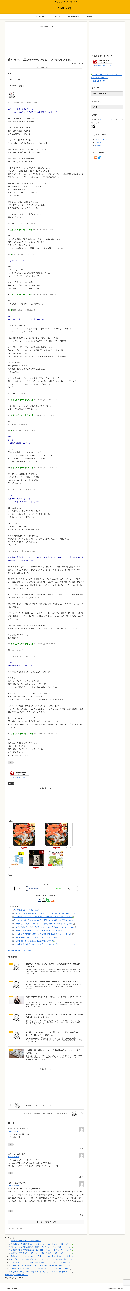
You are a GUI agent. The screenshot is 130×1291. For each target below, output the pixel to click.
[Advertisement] (46, 41)
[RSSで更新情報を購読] (53, 900)
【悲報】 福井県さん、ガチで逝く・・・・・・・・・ (34, 937)
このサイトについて (102, 139)
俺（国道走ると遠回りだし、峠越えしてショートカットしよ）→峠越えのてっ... (41, 1244)
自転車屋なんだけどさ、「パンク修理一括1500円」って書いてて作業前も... (43, 917)
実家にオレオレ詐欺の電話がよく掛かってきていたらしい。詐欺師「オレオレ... (41, 1247)
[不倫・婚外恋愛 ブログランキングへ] (19, 773)
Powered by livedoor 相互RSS (19, 950)
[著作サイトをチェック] (39, 900)
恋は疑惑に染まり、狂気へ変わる (26, 910)
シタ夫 (12, 783)
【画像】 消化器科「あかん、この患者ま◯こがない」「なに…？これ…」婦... (44, 944)
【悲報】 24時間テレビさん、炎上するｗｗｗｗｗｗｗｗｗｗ (37, 931)
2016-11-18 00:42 (13, 1131)
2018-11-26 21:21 (13, 1185)
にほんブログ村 (99, 81)
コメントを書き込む (46, 1222)
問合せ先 (98, 142)
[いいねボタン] (10, 762)
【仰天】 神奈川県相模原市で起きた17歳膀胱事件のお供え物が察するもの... (43, 934)
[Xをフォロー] (44, 900)
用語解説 (98, 145)
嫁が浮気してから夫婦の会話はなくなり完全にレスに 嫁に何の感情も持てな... (44, 913)
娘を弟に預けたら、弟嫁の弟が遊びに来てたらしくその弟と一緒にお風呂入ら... (44, 927)
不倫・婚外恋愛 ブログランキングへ (19, 777)
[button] (72, 888)
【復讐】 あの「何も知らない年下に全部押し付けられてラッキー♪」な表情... (43, 924)
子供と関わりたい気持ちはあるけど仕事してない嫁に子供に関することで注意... (41, 1256)
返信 (81, 1148)
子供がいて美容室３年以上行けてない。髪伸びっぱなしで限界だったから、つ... (41, 1253)
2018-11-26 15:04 (13, 1157)
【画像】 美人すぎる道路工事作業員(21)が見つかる (33, 941)
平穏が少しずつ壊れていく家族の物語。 (26, 1241)
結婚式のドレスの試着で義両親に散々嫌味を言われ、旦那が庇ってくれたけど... (41, 1250)
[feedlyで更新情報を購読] (48, 900)
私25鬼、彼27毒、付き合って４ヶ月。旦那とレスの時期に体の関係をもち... (43, 920)
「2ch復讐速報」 (105, 120)
